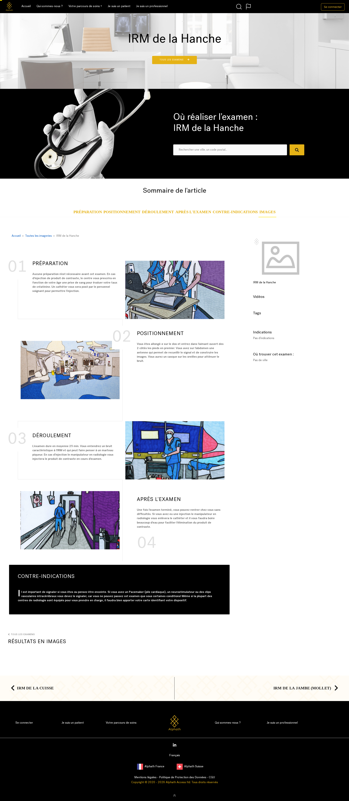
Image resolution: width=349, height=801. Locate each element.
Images (267, 212)
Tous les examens (172, 60)
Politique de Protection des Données (182, 777)
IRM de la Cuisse (35, 688)
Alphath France (155, 766)
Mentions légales (145, 777)
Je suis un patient (119, 6)
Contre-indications (235, 212)
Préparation (87, 212)
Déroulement (158, 212)
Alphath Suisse (193, 766)
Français (174, 755)
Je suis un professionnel (152, 6)
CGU (212, 777)
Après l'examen (193, 212)
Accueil (26, 6)
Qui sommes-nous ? (50, 6)
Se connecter (24, 722)
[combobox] (230, 149)
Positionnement (122, 212)
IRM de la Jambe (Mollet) (302, 688)
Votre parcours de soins (84, 6)
